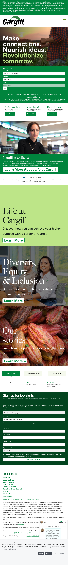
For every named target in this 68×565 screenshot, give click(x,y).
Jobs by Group (8, 484)
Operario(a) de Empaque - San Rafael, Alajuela (55, 382)
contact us (37, 10)
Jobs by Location (8, 482)
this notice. (21, 524)
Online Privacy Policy (10, 549)
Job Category (6, 410)
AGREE (41, 553)
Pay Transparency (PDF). (25, 533)
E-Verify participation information (36, 536)
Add (34, 423)
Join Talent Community (34, 459)
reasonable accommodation (20, 531)
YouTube (12, 474)
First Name (6, 428)
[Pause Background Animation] (61, 62)
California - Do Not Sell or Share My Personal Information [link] (21, 499)
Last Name (6, 435)
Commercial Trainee (9, 381)
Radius (5, 82)
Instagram (16, 474)
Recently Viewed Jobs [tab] (33, 373)
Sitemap (5, 491)
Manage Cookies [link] (7, 496)
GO (5, 89)
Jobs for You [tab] (11, 373)
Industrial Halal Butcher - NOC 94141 (34, 382)
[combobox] (34, 79)
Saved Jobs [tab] (57, 373)
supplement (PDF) (12, 533)
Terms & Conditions (9, 487)
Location (5, 76)
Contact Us (6, 493)
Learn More (14, 240)
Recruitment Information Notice (50, 454)
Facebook (8, 474)
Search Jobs (10, 114)
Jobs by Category (8, 480)
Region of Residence (9, 448)
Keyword (5, 70)
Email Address (7, 441)
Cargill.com (6, 478)
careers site (10, 8)
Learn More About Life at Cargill (30, 169)
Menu (65, 18)
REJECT (48, 553)
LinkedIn (5, 474)
